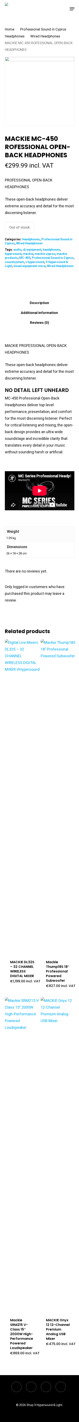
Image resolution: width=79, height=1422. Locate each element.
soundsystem (14, 262)
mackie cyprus (45, 253)
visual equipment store (29, 266)
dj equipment (32, 249)
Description (39, 303)
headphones (51, 249)
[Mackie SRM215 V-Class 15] (22, 1155)
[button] (72, 9)
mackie (28, 253)
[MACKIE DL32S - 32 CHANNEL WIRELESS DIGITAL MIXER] (22, 797)
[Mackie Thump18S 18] (58, 797)
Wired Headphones (45, 36)
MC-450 (24, 257)
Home (9, 29)
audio (17, 249)
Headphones (14, 36)
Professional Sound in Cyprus (43, 29)
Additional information (39, 313)
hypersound (13, 253)
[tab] (39, 303)
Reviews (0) (39, 322)
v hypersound (34, 262)
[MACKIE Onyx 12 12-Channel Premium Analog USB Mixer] (58, 1155)
